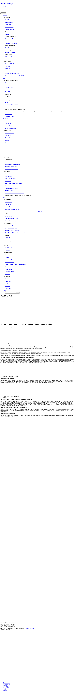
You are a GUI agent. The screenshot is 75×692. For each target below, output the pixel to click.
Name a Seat (40, 211)
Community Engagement (11, 259)
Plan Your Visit (5, 118)
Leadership (8, 281)
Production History (9, 271)
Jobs (3, 9)
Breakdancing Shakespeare (11, 169)
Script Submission (6, 687)
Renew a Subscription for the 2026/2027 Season (16, 75)
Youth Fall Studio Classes (11, 166)
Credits (26, 628)
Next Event (7, 82)
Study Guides (8, 176)
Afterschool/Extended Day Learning (13, 183)
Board (6, 283)
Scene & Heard (8, 91)
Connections (8, 181)
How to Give (8, 204)
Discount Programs (9, 29)
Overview (7, 255)
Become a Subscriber (10, 63)
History (7, 257)
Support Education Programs (12, 230)
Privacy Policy (31, 628)
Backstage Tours (9, 87)
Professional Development (11, 188)
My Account (5, 8)
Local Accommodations (10, 128)
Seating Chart (8, 135)
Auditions (7, 250)
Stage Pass (7, 68)
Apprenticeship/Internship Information (14, 193)
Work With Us (8, 247)
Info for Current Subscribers (12, 73)
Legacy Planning (9, 206)
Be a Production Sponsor (11, 228)
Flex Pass (7, 66)
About (4, 242)
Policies (7, 140)
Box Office (7, 19)
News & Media (5, 6)
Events (4, 78)
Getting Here (8, 123)
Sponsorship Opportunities (11, 104)
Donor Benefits (8, 216)
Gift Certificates (9, 22)
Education (5, 155)
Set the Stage (8, 237)
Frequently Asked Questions (12, 209)
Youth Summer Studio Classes (12, 164)
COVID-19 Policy (9, 262)
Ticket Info (7, 102)
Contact (4, 290)
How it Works (8, 114)
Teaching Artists (9, 190)
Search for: (7, 291)
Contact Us (7, 288)
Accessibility (8, 137)
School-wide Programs (10, 178)
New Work (7, 274)
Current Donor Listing (10, 221)
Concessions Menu (9, 133)
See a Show (5, 15)
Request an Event (9, 116)
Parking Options (9, 125)
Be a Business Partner (10, 225)
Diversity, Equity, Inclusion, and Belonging (15, 264)
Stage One (7, 286)
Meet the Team (8, 202)
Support (4, 197)
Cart (3, 7)
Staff (6, 279)
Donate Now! (10, 11)
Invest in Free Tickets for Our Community (15, 232)
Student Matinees (9, 27)
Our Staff (4, 688)
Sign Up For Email (4, 11)
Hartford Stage (6, 4)
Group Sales (8, 24)
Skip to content (3, 0)
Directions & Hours (6, 684)
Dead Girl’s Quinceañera (11, 43)
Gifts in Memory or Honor (11, 218)
